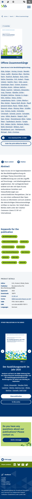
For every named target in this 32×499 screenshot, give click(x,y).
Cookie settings (5, 484)
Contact (3, 478)
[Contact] (24, 2)
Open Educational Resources (10, 252)
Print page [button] (7, 459)
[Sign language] (8, 2)
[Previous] (2, 351)
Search (11, 16)
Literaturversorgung (8, 247)
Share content (9, 162)
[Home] (4, 6)
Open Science (25, 252)
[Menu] (29, 7)
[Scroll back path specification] (2, 16)
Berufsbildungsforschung (9, 236)
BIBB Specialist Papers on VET (21, 299)
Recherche (5, 257)
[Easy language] (13, 2)
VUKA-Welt (15, 257)
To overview (6, 26)
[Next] (29, 351)
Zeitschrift (22, 262)
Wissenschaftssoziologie (9, 262)
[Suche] (29, 2)
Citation (23, 162)
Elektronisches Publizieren (10, 241)
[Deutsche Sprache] (2, 2)
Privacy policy (5, 482)
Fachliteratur (24, 241)
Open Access (20, 247)
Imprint (3, 480)
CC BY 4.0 (15, 296)
